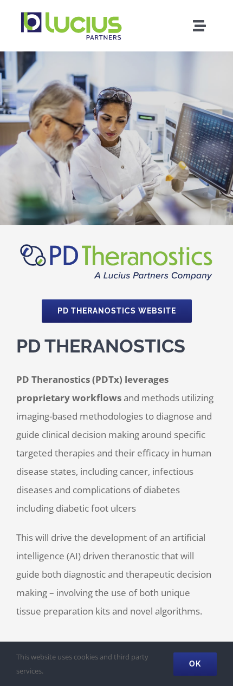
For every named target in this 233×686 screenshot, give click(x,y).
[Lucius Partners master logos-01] (70, 13)
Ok (195, 663)
